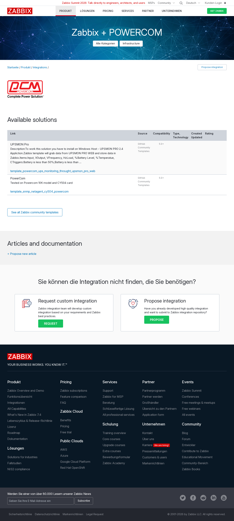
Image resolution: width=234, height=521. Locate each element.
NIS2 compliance (18, 469)
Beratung (109, 402)
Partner (148, 382)
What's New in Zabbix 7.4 (24, 415)
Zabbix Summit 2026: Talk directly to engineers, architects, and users (103, 2)
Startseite (13, 67)
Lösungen (15, 448)
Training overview (114, 433)
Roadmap (13, 433)
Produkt (26, 67)
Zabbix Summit (191, 390)
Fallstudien (14, 463)
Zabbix (19, 11)
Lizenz (11, 427)
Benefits (65, 420)
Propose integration (212, 67)
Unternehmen (153, 424)
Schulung (110, 424)
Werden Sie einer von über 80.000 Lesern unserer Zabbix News (49, 494)
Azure (64, 455)
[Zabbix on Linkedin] (213, 498)
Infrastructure (131, 43)
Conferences (190, 396)
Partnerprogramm (153, 390)
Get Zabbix (217, 10)
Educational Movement (197, 457)
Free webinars (191, 408)
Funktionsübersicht (19, 396)
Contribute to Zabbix (195, 451)
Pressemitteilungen (154, 451)
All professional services (119, 415)
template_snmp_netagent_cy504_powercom (39, 191)
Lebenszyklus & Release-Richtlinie (29, 421)
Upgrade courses (114, 445)
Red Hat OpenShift (72, 467)
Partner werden (152, 396)
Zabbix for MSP (113, 396)
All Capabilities (16, 408)
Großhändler (150, 402)
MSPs (151, 2)
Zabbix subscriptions (73, 390)
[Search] (181, 3)
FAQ (63, 402)
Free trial (65, 432)
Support (108, 390)
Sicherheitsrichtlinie (20, 514)
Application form (153, 415)
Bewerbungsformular (116, 457)
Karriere (155, 445)
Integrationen (16, 402)
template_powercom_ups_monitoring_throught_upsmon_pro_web (52, 171)
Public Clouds (71, 441)
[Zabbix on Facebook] (193, 498)
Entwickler (188, 445)
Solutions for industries (22, 457)
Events (188, 382)
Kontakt (147, 433)
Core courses (111, 439)
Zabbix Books (191, 469)
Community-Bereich (195, 463)
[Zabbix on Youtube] (224, 498)
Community (164, 2)
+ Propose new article (21, 254)
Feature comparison (73, 396)
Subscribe (84, 500)
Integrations (40, 67)
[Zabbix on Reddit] (203, 498)
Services (110, 382)
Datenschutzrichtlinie (47, 514)
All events (188, 415)
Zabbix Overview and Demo (25, 390)
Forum (186, 439)
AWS (63, 449)
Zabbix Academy (114, 463)
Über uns (148, 439)
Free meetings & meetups (198, 402)
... (80, 162)
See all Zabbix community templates (34, 212)
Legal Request (94, 514)
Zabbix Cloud (71, 411)
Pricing (65, 382)
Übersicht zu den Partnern (159, 408)
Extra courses (112, 451)
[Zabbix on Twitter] (183, 498)
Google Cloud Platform (75, 461)
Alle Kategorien (105, 43)
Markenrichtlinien (153, 463)
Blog (185, 433)
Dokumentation (17, 439)
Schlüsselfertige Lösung (118, 408)
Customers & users (154, 457)
